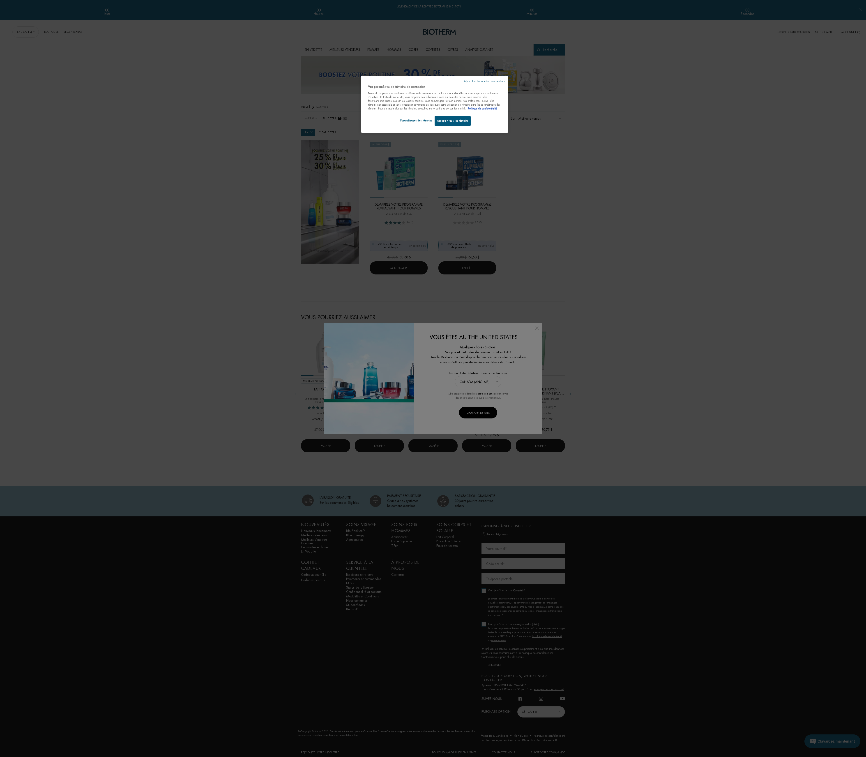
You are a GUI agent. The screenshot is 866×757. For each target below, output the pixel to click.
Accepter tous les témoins (452, 121)
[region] (434, 104)
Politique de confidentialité (482, 108)
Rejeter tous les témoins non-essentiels (484, 81)
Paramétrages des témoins (416, 120)
